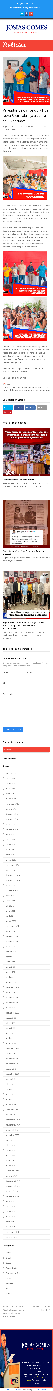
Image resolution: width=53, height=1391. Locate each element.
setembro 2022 (12, 1012)
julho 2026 (10, 778)
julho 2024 (10, 900)
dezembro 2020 (13, 1119)
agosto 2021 (11, 1079)
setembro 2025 (12, 829)
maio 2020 (10, 1155)
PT (7, 1288)
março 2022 (11, 1043)
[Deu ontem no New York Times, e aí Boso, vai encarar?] (26, 524)
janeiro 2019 (11, 1237)
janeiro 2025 (11, 870)
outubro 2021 (12, 1069)
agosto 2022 (11, 1017)
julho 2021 (10, 1084)
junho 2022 (10, 1028)
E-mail (30, 671)
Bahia (8, 1252)
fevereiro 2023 (12, 987)
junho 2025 (10, 844)
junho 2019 (10, 1211)
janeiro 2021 (11, 1114)
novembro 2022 (13, 1002)
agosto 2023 (11, 956)
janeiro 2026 (11, 809)
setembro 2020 (12, 1135)
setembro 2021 (12, 1074)
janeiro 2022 (11, 1053)
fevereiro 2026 (12, 803)
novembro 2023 (13, 941)
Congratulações (13, 1273)
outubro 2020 (12, 1130)
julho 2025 (10, 839)
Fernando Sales (30, 126)
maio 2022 (10, 1033)
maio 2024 (10, 910)
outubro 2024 (12, 885)
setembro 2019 (12, 1196)
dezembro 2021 (13, 1058)
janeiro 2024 (11, 931)
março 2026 (11, 798)
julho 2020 (10, 1145)
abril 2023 (10, 977)
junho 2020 (10, 1150)
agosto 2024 (11, 895)
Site (4, 683)
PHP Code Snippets (14, 1389)
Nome (6, 671)
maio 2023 (10, 972)
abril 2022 (10, 1038)
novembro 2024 (13, 880)
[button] (48, 29)
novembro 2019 (13, 1186)
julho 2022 (10, 1023)
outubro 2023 (12, 946)
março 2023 (11, 982)
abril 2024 (10, 916)
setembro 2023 (12, 951)
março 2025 (11, 860)
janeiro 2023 (11, 992)
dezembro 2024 (13, 875)
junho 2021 (10, 1089)
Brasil (8, 1257)
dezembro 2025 (13, 814)
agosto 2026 (11, 773)
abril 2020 (10, 1160)
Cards (8, 1263)
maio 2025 (10, 849)
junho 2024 (10, 905)
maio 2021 (10, 1094)
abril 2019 (10, 1221)
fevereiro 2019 (12, 1232)
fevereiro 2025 (12, 865)
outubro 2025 (12, 824)
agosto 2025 (11, 834)
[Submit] (47, 749)
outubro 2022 (12, 1007)
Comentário (8, 694)
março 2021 (11, 1104)
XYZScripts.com (40, 1389)
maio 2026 (10, 788)
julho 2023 (10, 961)
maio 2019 (10, 1216)
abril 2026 (10, 793)
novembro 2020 (13, 1124)
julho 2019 (10, 1206)
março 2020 (11, 1165)
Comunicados (12, 1268)
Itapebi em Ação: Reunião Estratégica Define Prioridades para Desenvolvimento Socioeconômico (23, 625)
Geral (45, 126)
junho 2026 (10, 783)
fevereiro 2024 (12, 926)
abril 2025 (10, 854)
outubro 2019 (12, 1191)
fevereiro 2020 (12, 1170)
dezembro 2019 (13, 1181)
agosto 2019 (11, 1201)
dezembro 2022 (13, 997)
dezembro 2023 (13, 936)
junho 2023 (10, 967)
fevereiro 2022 (12, 1048)
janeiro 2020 (11, 1176)
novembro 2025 (13, 819)
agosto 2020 (11, 1140)
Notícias (9, 1283)
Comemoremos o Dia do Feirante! (18, 479)
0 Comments (11, 129)
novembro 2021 (13, 1063)
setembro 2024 (12, 890)
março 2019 (11, 1226)
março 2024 (11, 921)
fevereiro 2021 (12, 1109)
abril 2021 (10, 1099)
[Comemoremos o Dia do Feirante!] (26, 452)
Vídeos (9, 1293)
